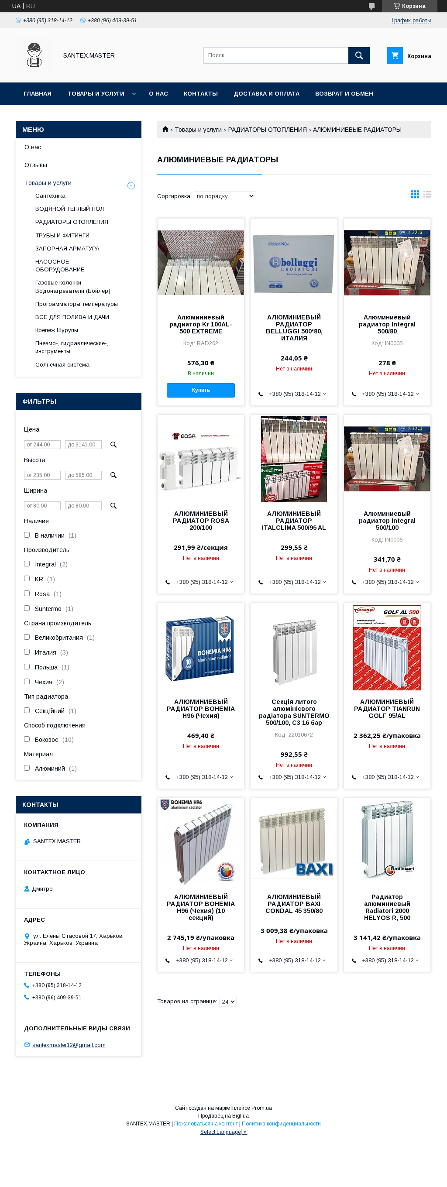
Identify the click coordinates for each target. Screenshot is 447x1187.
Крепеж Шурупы (56, 330)
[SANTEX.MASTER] (34, 71)
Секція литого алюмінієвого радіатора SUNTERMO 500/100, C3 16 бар (294, 712)
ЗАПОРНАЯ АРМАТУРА (67, 248)
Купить (201, 390)
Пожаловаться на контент (206, 1124)
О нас (158, 93)
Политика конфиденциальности (281, 1124)
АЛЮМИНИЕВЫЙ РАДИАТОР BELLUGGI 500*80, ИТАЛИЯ (294, 328)
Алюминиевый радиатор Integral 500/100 (387, 520)
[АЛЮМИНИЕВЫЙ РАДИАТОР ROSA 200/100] (201, 458)
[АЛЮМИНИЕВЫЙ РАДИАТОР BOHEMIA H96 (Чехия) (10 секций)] (201, 841)
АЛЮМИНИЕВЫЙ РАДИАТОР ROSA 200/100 (201, 520)
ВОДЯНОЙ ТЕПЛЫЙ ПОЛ (69, 209)
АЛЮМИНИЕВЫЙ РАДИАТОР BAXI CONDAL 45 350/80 (294, 903)
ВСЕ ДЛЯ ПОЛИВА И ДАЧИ (72, 317)
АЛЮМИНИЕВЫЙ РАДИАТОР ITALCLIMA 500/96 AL (294, 520)
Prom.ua (261, 1108)
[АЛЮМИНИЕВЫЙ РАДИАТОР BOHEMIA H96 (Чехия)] (201, 646)
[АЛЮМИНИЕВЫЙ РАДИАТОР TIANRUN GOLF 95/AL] (387, 646)
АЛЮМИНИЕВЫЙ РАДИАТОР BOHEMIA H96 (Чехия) (201, 708)
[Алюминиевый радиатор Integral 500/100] (387, 458)
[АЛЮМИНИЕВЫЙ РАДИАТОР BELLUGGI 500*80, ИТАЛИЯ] (294, 262)
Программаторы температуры (76, 304)
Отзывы (35, 164)
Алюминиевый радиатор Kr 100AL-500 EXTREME (200, 324)
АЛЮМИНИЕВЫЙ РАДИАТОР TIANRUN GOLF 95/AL (387, 708)
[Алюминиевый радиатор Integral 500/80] (387, 262)
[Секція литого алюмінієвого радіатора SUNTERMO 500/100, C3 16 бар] (294, 646)
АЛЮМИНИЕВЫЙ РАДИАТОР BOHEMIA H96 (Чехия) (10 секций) (201, 907)
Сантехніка (50, 195)
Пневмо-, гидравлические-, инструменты (71, 347)
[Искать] (359, 55)
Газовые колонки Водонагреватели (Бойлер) (72, 286)
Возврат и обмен (344, 93)
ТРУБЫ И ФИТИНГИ (62, 235)
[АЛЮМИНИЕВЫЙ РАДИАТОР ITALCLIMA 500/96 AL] (294, 458)
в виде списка (427, 196)
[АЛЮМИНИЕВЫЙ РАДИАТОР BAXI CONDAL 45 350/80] (294, 841)
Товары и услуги (95, 93)
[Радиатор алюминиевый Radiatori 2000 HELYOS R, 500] (387, 841)
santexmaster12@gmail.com (69, 1044)
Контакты (201, 93)
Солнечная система (62, 364)
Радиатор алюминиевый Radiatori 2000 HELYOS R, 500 (387, 907)
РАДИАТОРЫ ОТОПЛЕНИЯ (267, 129)
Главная (38, 93)
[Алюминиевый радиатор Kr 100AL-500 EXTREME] (201, 262)
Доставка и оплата (266, 93)
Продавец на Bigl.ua (223, 1116)
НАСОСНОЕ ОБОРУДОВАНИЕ (59, 265)
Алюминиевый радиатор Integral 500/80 (387, 324)
